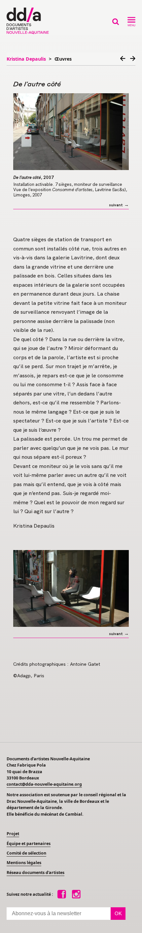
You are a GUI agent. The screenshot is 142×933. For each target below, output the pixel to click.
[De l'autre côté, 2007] (71, 131)
